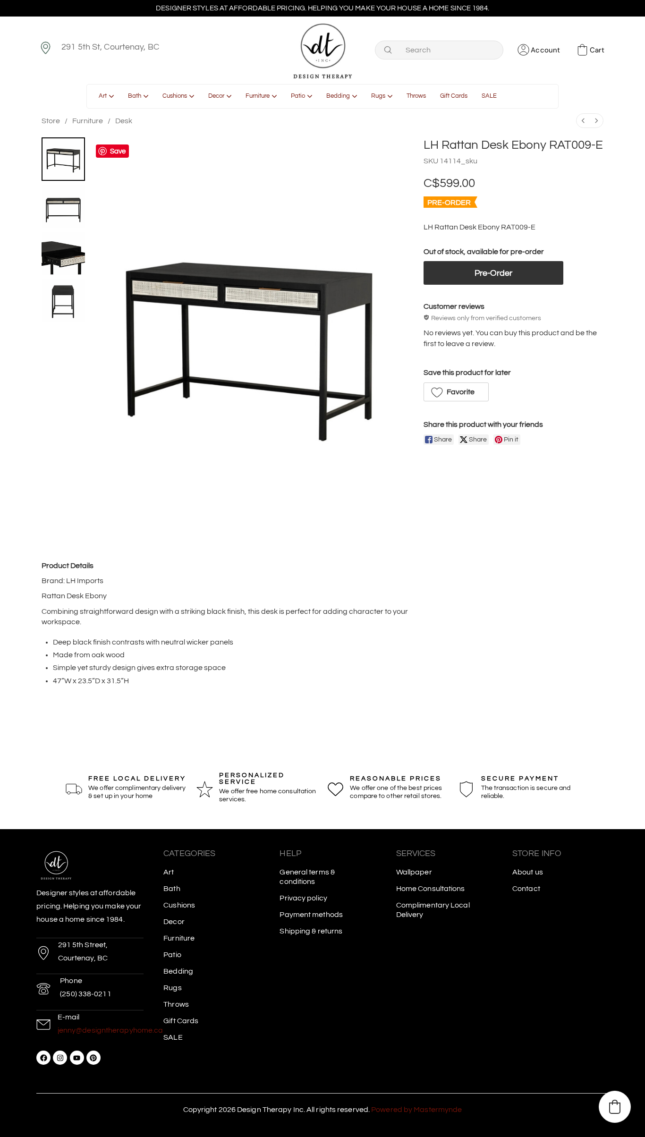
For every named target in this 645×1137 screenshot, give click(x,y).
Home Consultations (430, 888)
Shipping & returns (311, 931)
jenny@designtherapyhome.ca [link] (110, 1030)
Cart (597, 50)
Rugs (172, 988)
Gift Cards (180, 1021)
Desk (123, 121)
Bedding (178, 971)
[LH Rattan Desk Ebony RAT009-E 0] (63, 159)
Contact (526, 888)
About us (527, 872)
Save (118, 151)
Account (545, 50)
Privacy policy (303, 898)
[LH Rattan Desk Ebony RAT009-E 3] (63, 300)
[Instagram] (60, 1058)
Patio (172, 955)
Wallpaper (414, 872)
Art (168, 872)
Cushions (179, 905)
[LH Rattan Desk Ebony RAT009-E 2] (63, 253)
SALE (172, 1037)
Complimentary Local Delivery (433, 909)
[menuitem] (583, 120)
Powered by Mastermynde (416, 1109)
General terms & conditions (307, 876)
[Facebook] (43, 1058)
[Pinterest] (93, 1058)
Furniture (87, 121)
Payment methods (311, 914)
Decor (174, 921)
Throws (176, 1004)
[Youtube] (77, 1058)
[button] (456, 391)
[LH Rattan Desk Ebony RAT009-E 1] (63, 206)
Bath (171, 888)
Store (51, 121)
